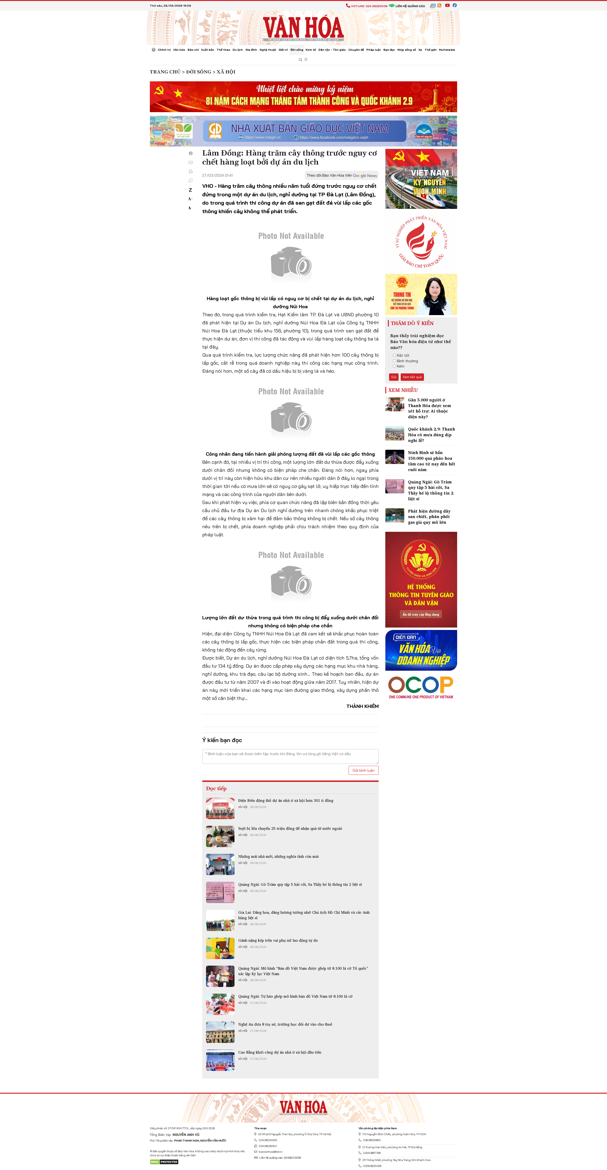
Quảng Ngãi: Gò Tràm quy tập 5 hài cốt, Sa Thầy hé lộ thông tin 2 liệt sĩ (300, 884)
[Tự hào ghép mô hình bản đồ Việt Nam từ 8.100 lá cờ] (220, 1004)
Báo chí (193, 49)
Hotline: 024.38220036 (369, 6)
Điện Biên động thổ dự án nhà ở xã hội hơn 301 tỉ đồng (285, 800)
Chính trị (164, 49)
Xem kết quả (412, 377)
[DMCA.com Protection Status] (164, 1161)
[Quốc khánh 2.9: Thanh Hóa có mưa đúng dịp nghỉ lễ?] (394, 433)
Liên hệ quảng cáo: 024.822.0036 (280, 1157)
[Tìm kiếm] (300, 60)
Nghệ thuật (268, 49)
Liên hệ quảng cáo (410, 6)
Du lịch (238, 49)
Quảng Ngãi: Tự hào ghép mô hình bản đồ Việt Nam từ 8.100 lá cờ (295, 996)
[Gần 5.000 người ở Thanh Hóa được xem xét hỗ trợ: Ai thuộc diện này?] (394, 404)
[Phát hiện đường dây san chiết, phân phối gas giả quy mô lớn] (394, 515)
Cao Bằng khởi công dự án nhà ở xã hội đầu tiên (279, 1052)
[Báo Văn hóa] (303, 27)
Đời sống (296, 49)
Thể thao (223, 49)
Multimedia (447, 49)
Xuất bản (207, 49)
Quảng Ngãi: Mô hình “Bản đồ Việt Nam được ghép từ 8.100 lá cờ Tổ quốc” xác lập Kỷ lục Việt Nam (303, 971)
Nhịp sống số (406, 49)
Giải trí (283, 49)
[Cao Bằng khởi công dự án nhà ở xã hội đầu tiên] (220, 1060)
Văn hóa (179, 49)
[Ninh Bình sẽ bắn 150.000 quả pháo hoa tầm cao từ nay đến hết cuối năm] (394, 457)
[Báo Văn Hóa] (303, 1106)
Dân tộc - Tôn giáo (332, 49)
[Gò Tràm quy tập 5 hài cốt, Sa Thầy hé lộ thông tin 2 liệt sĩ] (220, 892)
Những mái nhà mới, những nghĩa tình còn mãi (278, 856)
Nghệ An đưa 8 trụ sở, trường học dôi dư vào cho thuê (285, 1024)
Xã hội (242, 807)
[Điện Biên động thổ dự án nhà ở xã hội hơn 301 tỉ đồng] (220, 808)
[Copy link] (191, 180)
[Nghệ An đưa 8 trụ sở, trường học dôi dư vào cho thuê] (220, 1032)
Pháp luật (373, 49)
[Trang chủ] (154, 50)
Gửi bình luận (364, 770)
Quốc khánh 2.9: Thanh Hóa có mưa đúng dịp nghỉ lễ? (431, 435)
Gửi (393, 377)
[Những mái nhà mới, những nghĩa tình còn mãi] (220, 864)
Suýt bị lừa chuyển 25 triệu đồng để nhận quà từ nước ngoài (290, 828)
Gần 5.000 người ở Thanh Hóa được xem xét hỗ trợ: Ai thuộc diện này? (429, 408)
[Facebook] (191, 153)
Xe (420, 49)
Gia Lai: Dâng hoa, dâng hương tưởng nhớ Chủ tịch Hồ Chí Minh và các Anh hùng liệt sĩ (304, 915)
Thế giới (431, 49)
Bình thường (407, 360)
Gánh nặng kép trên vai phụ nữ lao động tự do (278, 940)
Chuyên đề (356, 49)
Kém (400, 366)
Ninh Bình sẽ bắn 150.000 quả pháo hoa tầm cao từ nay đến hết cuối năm (431, 461)
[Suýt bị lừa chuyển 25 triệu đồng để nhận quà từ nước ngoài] (220, 836)
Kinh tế (311, 49)
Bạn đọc (389, 49)
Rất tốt (403, 355)
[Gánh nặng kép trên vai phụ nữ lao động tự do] (220, 948)
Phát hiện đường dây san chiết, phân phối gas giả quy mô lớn (429, 517)
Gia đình (251, 49)
